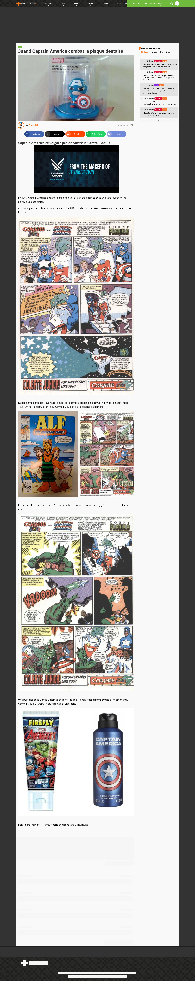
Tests (105, 3)
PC (134, 3)
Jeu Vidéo (48, 3)
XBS (145, 3)
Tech (63, 3)
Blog (19, 47)
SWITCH (152, 3)
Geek (76, 3)
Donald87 (33, 125)
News (161, 52)
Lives (168, 52)
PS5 (139, 3)
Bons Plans (122, 3)
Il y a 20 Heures (159, 112)
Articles (154, 52)
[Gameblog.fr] (26, 3)
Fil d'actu (145, 52)
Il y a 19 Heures (158, 89)
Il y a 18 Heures (160, 64)
